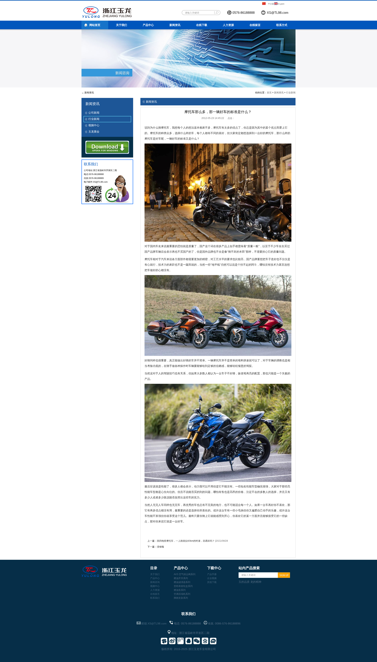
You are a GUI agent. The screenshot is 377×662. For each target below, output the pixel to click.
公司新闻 (93, 112)
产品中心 (148, 25)
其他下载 (212, 582)
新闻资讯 (174, 25)
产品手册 (212, 574)
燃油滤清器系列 (182, 582)
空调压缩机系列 (182, 594)
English (281, 4)
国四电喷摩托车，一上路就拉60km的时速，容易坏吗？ (186, 541)
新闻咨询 (155, 582)
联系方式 (281, 25)
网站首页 (94, 25)
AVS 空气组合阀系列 (184, 574)
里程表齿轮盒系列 (183, 586)
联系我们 (155, 598)
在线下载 (201, 25)
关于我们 (121, 25)
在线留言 (255, 25)
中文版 (271, 4)
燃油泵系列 (180, 590)
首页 (269, 92)
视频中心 (93, 125)
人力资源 (228, 25)
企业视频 (212, 578)
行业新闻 (291, 92)
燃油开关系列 (181, 578)
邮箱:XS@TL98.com (154, 623)
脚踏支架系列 (181, 598)
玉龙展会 (93, 131)
